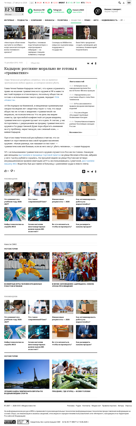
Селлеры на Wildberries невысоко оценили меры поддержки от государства (62, 46)
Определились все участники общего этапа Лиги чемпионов (81, 97)
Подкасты (22, 20)
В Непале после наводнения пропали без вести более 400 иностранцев (82, 88)
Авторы (121, 405)
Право (87, 20)
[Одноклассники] (95, 63)
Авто (96, 20)
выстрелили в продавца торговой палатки (39, 155)
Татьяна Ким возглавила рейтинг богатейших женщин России (82, 123)
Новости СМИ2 (10, 244)
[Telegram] (92, 63)
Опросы (128, 405)
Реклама (71, 405)
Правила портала (109, 405)
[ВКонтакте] (88, 63)
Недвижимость (110, 20)
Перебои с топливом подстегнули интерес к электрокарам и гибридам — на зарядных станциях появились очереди (38, 48)
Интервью (9, 20)
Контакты (86, 405)
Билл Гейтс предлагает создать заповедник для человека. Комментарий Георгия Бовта (86, 46)
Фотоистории (11, 249)
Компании (36, 20)
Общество (76, 20)
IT (122, 20)
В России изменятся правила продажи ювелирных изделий (81, 106)
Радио (78, 405)
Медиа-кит (96, 405)
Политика (62, 20)
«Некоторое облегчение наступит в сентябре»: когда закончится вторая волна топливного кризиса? (14, 47)
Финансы (49, 20)
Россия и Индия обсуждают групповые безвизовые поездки (78, 115)
